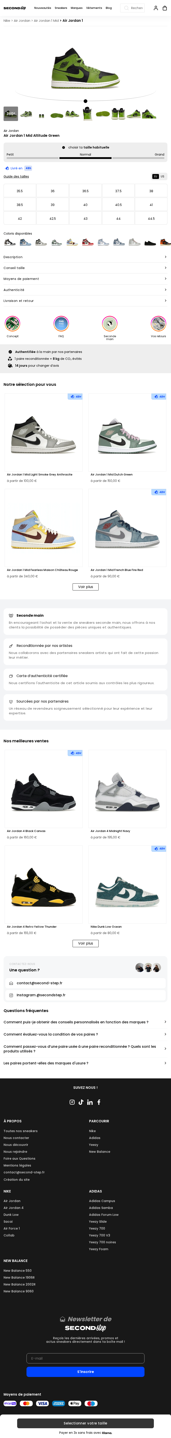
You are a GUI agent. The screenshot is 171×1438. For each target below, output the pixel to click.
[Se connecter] (156, 8)
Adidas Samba (101, 1208)
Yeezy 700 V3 (99, 1235)
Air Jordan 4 (14, 1208)
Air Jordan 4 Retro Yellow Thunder (32, 927)
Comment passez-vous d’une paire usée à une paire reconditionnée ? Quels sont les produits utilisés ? (80, 1049)
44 (118, 218)
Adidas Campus (102, 1201)
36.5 (85, 191)
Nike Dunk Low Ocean (106, 927)
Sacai (8, 1221)
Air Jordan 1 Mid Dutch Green (111, 475)
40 (85, 205)
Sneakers (61, 8)
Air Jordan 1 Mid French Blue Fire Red (117, 570)
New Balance (99, 1151)
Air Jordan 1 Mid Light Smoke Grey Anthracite (39, 475)
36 (53, 191)
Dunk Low (11, 1214)
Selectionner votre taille (85, 1423)
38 (151, 191)
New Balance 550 (18, 1270)
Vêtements (94, 8)
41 (151, 205)
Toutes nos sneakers (21, 1131)
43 (85, 218)
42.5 (52, 218)
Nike (92, 1131)
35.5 (20, 191)
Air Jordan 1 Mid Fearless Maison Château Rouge (42, 570)
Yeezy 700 (97, 1228)
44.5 (151, 218)
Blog (109, 8)
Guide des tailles (16, 176)
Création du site (17, 1179)
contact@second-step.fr (24, 1172)
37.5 (118, 191)
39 (53, 205)
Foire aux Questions (19, 1158)
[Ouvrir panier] (163, 8)
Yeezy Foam (98, 1249)
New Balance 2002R (20, 1284)
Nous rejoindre (15, 1151)
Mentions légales (17, 1165)
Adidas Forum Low (104, 1214)
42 (20, 218)
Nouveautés (42, 8)
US (162, 176)
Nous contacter (16, 1138)
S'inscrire (85, 1371)
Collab (9, 1235)
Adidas (94, 1138)
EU (155, 176)
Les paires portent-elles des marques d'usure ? (46, 1063)
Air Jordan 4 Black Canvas (26, 831)
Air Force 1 (12, 1228)
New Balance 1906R (19, 1277)
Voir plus (85, 586)
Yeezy (93, 1145)
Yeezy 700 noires (102, 1242)
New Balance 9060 (19, 1291)
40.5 (118, 205)
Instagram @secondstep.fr (41, 995)
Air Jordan (11, 131)
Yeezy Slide (98, 1221)
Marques (77, 8)
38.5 (20, 205)
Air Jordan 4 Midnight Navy (110, 831)
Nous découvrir (16, 1145)
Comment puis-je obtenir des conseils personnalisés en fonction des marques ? (76, 1022)
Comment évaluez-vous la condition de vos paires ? (51, 1034)
